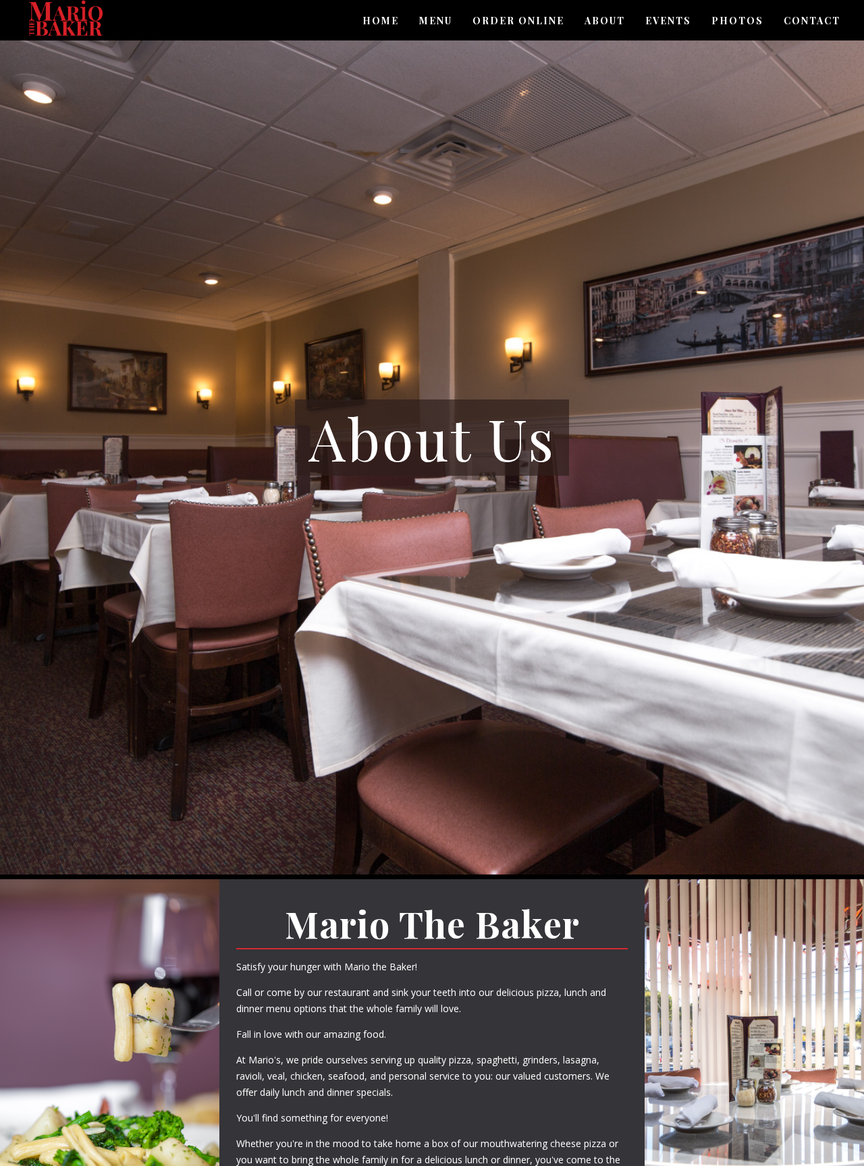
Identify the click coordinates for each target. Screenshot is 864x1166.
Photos (737, 20)
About (605, 20)
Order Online (518, 20)
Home (380, 20)
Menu (435, 20)
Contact (812, 20)
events (668, 20)
